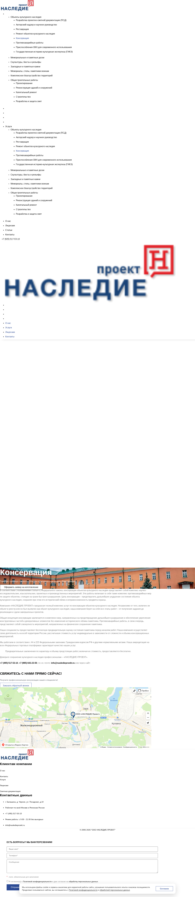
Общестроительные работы (24, 80)
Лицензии (10, 113)
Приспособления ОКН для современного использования (44, 47)
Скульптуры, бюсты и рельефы (26, 62)
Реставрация (22, 29)
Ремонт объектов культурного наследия (35, 34)
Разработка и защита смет (29, 101)
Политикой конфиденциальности (83, 890)
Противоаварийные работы (29, 43)
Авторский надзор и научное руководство (36, 25)
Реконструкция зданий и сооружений (34, 88)
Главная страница (9, 581)
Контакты (9, 122)
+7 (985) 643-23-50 (28, 663)
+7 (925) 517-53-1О (10, 562)
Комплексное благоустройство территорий (32, 75)
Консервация (22, 38)
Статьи (8, 117)
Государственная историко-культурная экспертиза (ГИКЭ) (44, 52)
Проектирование (24, 83)
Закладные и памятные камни (25, 66)
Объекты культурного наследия (26, 17)
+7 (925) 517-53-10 (11, 239)
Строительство (23, 97)
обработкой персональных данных (115, 890)
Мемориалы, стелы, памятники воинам (30, 71)
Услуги (8, 14)
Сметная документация (10, 791)
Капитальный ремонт (26, 92)
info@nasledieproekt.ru (63, 663)
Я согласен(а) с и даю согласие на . (53, 881)
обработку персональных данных (83, 881)
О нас (8, 108)
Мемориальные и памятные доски (27, 57)
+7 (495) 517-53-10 (9, 663)
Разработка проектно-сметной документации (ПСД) (41, 20)
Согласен (164, 889)
